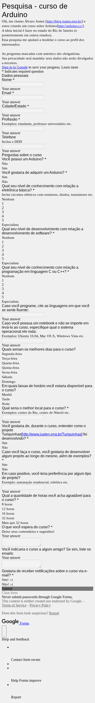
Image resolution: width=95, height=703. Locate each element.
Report (54, 613)
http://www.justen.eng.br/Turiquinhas (51, 434)
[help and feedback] (4, 631)
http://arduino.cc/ (70, 26)
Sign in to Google (15, 67)
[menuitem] (52, 653)
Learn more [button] (69, 67)
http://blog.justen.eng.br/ (64, 21)
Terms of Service (14, 605)
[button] (47, 589)
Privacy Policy (40, 605)
